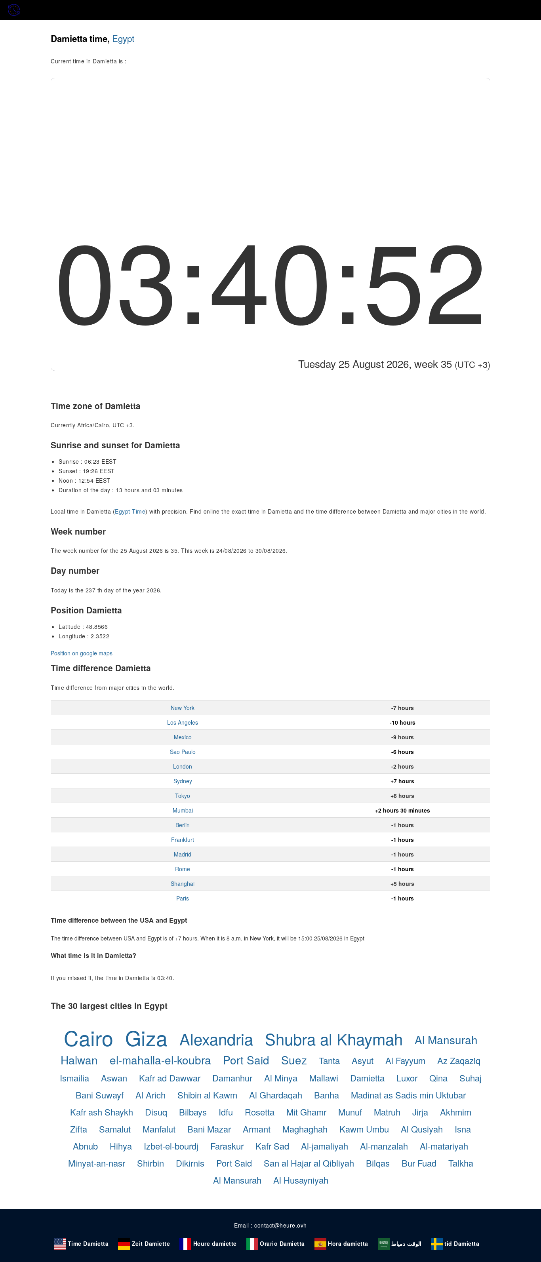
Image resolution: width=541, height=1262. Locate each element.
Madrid (182, 854)
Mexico (183, 737)
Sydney (182, 781)
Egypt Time (130, 511)
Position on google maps (81, 653)
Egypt (123, 38)
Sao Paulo (183, 752)
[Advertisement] (270, 137)
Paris (182, 898)
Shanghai (182, 883)
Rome (182, 869)
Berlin (182, 825)
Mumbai (183, 810)
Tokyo (182, 795)
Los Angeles (182, 722)
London (182, 766)
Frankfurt (182, 839)
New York (182, 708)
